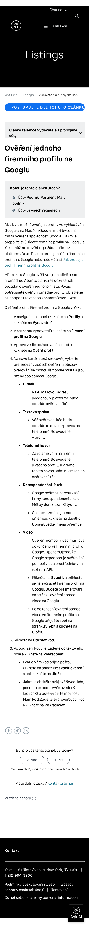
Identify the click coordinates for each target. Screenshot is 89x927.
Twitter (17, 731)
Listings (28, 95)
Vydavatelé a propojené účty (59, 95)
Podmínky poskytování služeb (30, 884)
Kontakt (12, 850)
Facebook (9, 731)
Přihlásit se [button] (63, 26)
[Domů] (16, 29)
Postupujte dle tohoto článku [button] (48, 107)
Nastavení (59, 889)
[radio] (32, 760)
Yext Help (11, 95)
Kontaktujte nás (60, 783)
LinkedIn (26, 731)
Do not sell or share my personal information (41, 897)
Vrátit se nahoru (18, 798)
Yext (8, 870)
